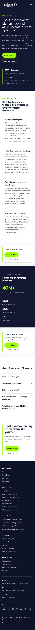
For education (7, 500)
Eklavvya (5, 472)
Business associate (8, 551)
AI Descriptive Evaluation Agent (13, 529)
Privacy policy (6, 623)
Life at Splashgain (8, 548)
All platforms (6, 481)
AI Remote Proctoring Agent (12, 520)
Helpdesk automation (9, 507)
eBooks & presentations (10, 567)
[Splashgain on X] (8, 609)
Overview (5, 491)
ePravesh (5, 478)
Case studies (6, 561)
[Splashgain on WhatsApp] (30, 609)
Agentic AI (5, 542)
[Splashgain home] (10, 4)
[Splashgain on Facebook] (4, 609)
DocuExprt (6, 475)
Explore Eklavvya (10, 61)
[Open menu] (31, 4)
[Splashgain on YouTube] (21, 609)
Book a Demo (9, 55)
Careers (4, 545)
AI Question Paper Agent (10, 526)
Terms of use (17, 623)
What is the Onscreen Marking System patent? (14, 407)
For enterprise (7, 504)
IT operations (6, 510)
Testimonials (6, 564)
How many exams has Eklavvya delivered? (14, 398)
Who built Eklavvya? (10, 377)
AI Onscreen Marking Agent (11, 523)
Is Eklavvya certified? (10, 390)
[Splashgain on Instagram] (17, 609)
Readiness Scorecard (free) (11, 497)
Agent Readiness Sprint (10, 494)
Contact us (6, 571)
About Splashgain (8, 539)
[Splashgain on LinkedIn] (12, 609)
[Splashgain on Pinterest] (25, 609)
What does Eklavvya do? (12, 383)
